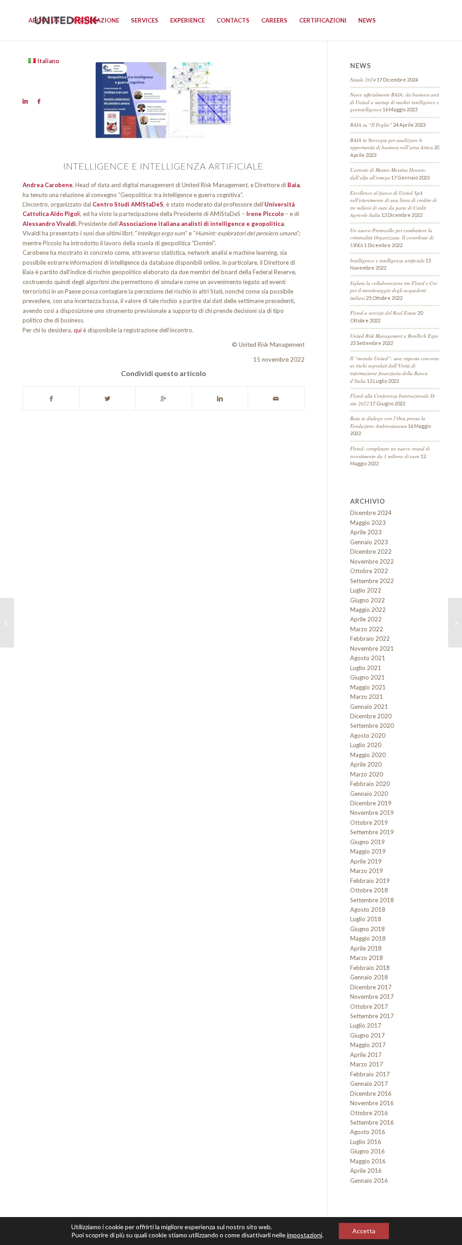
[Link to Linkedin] (25, 101)
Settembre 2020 (372, 725)
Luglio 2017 (365, 1025)
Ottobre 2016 (369, 1112)
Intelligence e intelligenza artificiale (387, 260)
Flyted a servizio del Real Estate (383, 312)
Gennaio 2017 (369, 1083)
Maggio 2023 (368, 522)
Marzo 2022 (366, 629)
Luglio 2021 (365, 667)
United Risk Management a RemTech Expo (394, 335)
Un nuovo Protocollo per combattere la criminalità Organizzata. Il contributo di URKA (392, 237)
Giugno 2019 (367, 841)
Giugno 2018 (367, 929)
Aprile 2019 (366, 861)
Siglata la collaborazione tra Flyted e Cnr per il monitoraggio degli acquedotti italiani (393, 290)
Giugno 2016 (367, 1151)
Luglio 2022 (365, 590)
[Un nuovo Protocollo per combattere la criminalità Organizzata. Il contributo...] (455, 623)
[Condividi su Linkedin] (220, 398)
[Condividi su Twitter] (108, 398)
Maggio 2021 (368, 687)
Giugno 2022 (367, 600)
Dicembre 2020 (371, 716)
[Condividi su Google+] (164, 398)
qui (78, 330)
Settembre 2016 (372, 1122)
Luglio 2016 (365, 1141)
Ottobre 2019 (369, 822)
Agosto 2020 (367, 735)
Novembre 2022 (372, 561)
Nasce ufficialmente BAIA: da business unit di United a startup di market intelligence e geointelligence (394, 102)
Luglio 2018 (365, 919)
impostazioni (304, 1235)
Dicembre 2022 (371, 551)
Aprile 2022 (366, 619)
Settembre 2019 (372, 832)
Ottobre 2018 (369, 890)
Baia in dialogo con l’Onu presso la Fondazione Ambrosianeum (387, 422)
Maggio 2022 (368, 609)
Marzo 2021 (366, 696)
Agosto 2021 (367, 658)
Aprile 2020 (366, 764)
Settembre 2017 (372, 1016)
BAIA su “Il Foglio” (371, 124)
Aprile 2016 (366, 1170)
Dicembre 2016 (371, 1093)
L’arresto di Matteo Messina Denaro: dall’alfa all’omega (388, 173)
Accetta (363, 1231)
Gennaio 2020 (369, 793)
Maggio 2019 (368, 851)
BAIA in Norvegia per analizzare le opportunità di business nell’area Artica (391, 144)
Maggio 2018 (368, 938)
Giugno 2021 (367, 677)
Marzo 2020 (366, 774)
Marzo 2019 (366, 870)
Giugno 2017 (367, 1035)
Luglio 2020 (365, 745)
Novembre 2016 (372, 1103)
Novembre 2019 (372, 812)
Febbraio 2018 (370, 967)
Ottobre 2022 (369, 570)
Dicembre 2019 (371, 803)
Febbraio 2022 (370, 638)
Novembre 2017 (372, 996)
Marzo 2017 (366, 1064)
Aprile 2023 (366, 532)
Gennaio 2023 (369, 542)
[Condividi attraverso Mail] (276, 398)
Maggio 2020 (368, 754)
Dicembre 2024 (371, 512)
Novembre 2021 (372, 648)
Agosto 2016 (367, 1131)
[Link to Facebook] (39, 101)
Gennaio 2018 (369, 977)
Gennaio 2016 (369, 1180)
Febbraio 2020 (370, 783)
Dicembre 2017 (371, 987)
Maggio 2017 (368, 1044)
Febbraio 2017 (370, 1074)
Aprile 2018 (366, 948)
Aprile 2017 (366, 1054)
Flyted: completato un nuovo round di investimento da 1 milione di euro (390, 452)
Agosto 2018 (367, 909)
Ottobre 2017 (369, 1006)
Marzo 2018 (366, 957)
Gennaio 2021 (369, 706)
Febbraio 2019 (370, 880)
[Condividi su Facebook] (51, 398)
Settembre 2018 (372, 900)
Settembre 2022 (372, 580)
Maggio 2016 (368, 1161)
